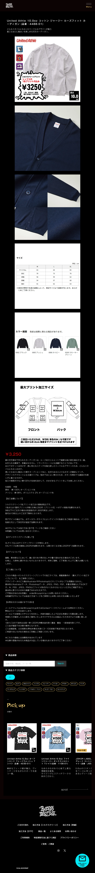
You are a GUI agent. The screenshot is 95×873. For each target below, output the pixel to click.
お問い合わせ (70, 831)
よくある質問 (55, 831)
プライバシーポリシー (69, 838)
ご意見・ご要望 (47, 844)
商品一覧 (42, 831)
